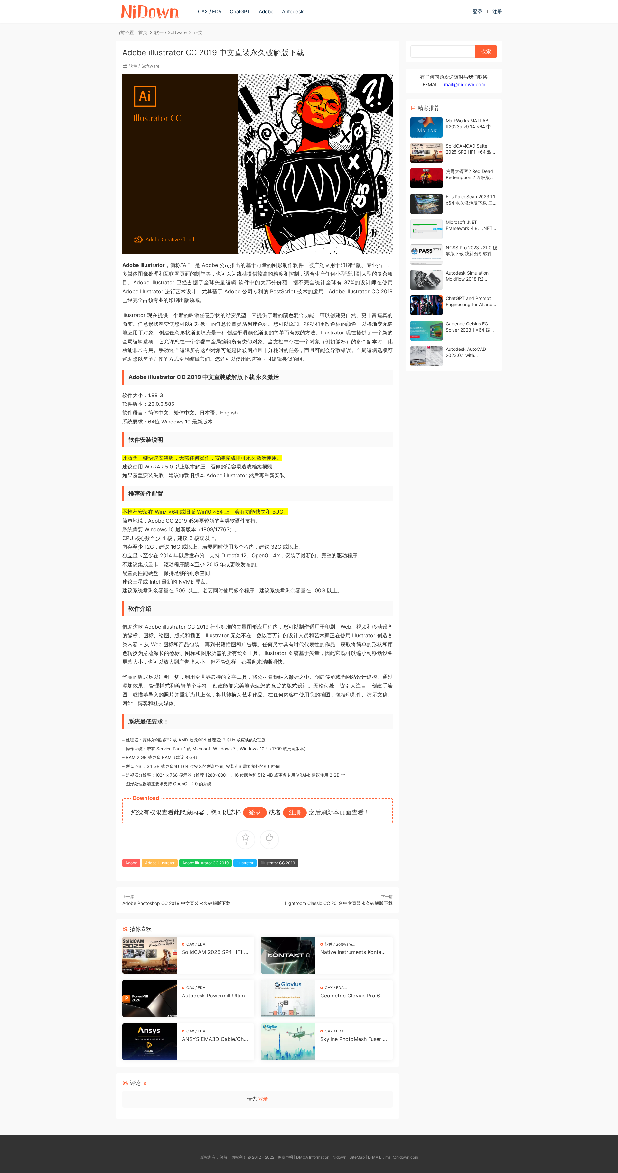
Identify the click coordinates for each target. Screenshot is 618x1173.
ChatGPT (240, 11)
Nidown (339, 1157)
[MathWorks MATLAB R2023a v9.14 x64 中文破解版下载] (426, 127)
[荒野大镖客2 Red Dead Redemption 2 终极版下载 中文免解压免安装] (426, 178)
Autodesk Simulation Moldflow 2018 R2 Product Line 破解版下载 (471, 279)
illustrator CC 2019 (278, 862)
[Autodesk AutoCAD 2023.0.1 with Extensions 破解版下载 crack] (426, 356)
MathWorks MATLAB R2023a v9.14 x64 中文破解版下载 (470, 127)
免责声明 (285, 1157)
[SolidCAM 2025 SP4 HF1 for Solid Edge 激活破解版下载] (149, 955)
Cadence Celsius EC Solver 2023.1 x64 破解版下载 (470, 330)
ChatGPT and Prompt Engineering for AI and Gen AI (469, 305)
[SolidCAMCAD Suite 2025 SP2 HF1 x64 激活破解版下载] (426, 153)
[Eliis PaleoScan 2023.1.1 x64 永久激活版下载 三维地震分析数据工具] (426, 204)
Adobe (266, 11)
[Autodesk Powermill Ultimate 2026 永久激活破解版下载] (149, 998)
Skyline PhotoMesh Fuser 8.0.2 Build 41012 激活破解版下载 (353, 1039)
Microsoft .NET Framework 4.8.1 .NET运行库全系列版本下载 (471, 228)
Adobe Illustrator (159, 862)
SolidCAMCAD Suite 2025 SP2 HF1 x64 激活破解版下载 (471, 152)
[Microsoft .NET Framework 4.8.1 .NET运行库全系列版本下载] (426, 229)
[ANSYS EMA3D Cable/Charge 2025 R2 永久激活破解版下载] (149, 1041)
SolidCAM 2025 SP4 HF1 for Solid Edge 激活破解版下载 (215, 952)
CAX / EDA (209, 11)
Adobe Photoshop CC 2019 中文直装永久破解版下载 (176, 903)
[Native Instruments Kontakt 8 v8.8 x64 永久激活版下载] (288, 955)
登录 (263, 1099)
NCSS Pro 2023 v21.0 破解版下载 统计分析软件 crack (471, 254)
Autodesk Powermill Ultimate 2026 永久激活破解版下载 (215, 995)
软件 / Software (144, 65)
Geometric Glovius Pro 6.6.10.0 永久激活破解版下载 (353, 995)
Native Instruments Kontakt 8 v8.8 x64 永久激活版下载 (353, 952)
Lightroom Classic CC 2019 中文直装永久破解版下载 (339, 903)
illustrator (245, 862)
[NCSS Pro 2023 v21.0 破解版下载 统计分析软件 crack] (426, 254)
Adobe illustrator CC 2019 (206, 862)
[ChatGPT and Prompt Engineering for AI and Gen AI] (426, 305)
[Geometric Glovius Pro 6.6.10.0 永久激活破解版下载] (288, 998)
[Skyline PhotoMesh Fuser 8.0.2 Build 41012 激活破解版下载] (288, 1041)
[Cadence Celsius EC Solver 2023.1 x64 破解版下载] (426, 331)
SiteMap (357, 1157)
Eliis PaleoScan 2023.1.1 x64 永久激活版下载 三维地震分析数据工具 (471, 203)
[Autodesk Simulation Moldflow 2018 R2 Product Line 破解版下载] (426, 280)
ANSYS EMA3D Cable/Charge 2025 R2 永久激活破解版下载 (215, 1039)
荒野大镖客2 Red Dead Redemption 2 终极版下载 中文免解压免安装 (470, 177)
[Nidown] (150, 11)
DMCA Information (312, 1157)
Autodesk (293, 11)
